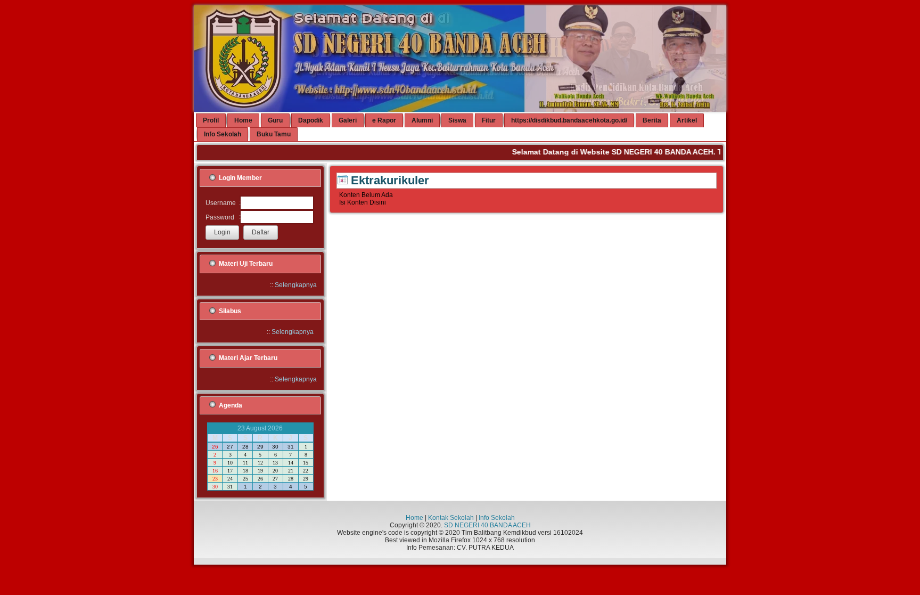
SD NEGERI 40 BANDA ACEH (487, 525)
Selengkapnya (296, 285)
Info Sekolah (497, 517)
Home (414, 517)
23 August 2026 (260, 428)
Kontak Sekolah (451, 517)
